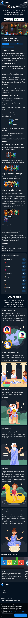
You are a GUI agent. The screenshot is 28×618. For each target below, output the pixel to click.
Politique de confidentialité (17, 611)
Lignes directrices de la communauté (10, 600)
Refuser (7, 615)
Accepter (20, 615)
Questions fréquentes (6, 598)
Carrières (3, 592)
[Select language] (24, 2)
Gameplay (5, 43)
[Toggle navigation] (26, 2)
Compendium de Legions (16, 43)
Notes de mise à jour (8, 46)
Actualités (3, 590)
